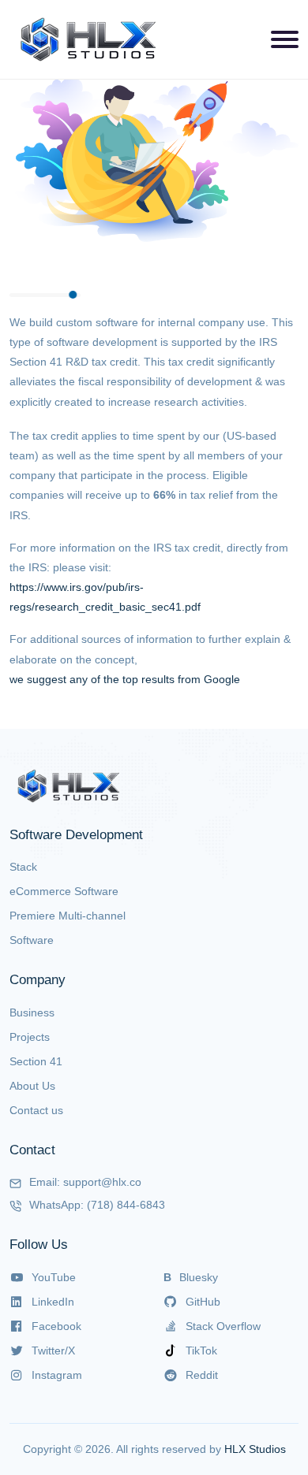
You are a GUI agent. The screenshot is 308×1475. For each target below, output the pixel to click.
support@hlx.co (102, 1182)
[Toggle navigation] (285, 39)
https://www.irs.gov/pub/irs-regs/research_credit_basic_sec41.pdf (105, 597)
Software (31, 940)
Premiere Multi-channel (67, 915)
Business (31, 1012)
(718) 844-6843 (126, 1204)
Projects (29, 1037)
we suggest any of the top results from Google (124, 679)
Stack (23, 866)
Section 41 (35, 1061)
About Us (32, 1085)
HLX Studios (255, 1449)
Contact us (36, 1110)
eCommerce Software (63, 891)
